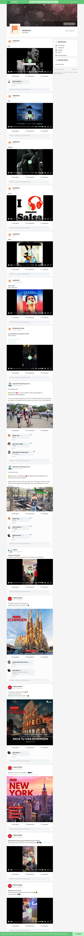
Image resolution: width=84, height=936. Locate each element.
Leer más (10, 403)
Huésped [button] (74, 2)
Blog (70, 72)
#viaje (13, 844)
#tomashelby (12, 343)
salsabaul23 (26, 30)
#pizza (14, 697)
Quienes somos (58, 72)
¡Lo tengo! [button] (78, 934)
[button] (43, 1)
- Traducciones (19, 282)
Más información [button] (58, 73)
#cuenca (44, 842)
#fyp (18, 607)
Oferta (59, 52)
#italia (10, 697)
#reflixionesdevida (13, 339)
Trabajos (59, 50)
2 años (14, 42)
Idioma (75, 69)
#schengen (23, 607)
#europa (36, 774)
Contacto (75, 72)
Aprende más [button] (64, 934)
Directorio (65, 72)
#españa (10, 607)
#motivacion (12, 341)
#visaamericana (19, 774)
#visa (15, 607)
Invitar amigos (70, 24)
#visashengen (29, 774)
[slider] (20, 71)
